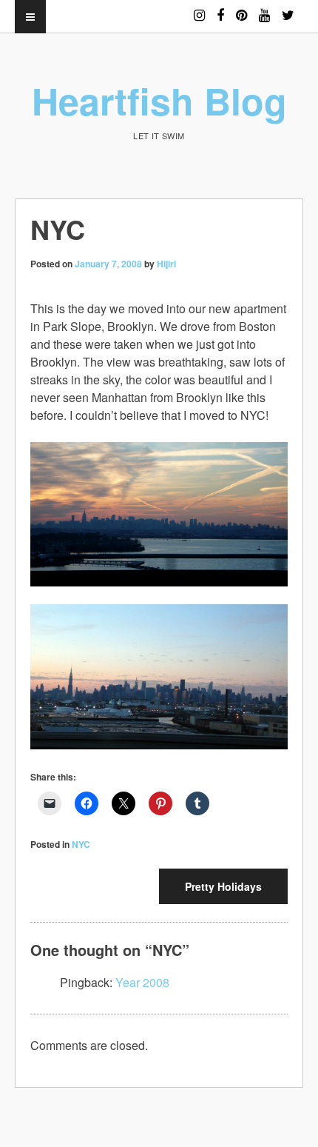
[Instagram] (199, 8)
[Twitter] (288, 8)
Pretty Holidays (223, 886)
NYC (81, 844)
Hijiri (166, 263)
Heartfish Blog (159, 100)
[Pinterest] (241, 8)
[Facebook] (220, 8)
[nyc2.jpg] (159, 671)
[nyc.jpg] (159, 509)
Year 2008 (142, 982)
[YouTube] (264, 8)
